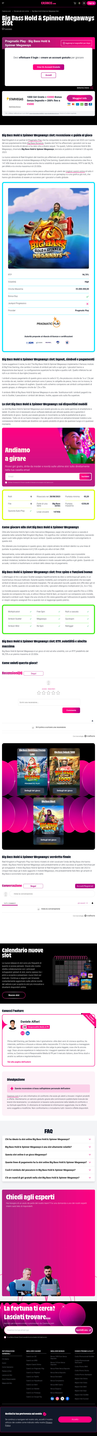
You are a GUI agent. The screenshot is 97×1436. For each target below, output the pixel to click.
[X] (62, 1398)
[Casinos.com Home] (48, 3)
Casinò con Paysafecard (34, 1381)
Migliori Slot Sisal (80, 1391)
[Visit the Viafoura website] (89, 736)
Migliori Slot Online (81, 1379)
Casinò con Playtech (33, 1373)
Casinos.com (6, 11)
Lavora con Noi (7, 1375)
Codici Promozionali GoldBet (84, 1356)
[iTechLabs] (58, 343)
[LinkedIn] (52, 1398)
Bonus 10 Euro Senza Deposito (58, 1363)
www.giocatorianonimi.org (51, 113)
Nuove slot (13, 995)
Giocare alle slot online (21, 11)
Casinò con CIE (31, 1356)
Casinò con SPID (31, 1360)
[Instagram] (57, 1398)
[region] (48, 704)
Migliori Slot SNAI (81, 1387)
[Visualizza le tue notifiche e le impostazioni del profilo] (92, 720)
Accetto (75, 1419)
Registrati (51, 689)
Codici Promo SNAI (81, 1366)
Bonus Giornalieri (56, 1377)
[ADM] (30, 343)
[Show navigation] (3, 3)
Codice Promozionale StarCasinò (82, 1361)
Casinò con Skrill (32, 1385)
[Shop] (75, 3)
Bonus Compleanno (57, 1381)
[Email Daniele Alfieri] (23, 1033)
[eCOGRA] (39, 343)
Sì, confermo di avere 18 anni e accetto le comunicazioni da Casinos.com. (27, 1337)
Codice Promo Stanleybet (83, 1375)
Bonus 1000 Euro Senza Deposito (59, 1357)
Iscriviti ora (82, 1330)
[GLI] (67, 343)
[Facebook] (67, 1398)
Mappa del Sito (7, 1383)
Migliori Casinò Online (33, 1364)
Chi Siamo (5, 1359)
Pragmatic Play (35, 140)
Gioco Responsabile (8, 1379)
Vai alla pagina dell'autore (19, 1062)
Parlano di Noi (6, 1371)
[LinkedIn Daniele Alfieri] (28, 1033)
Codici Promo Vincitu (82, 1371)
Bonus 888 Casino (57, 1385)
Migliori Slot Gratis (81, 1383)
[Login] (84, 3)
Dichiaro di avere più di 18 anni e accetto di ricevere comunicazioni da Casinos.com (30, 482)
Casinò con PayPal (32, 1377)
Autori (4, 1363)
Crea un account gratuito (48, 67)
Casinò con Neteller (32, 1389)
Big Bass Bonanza (35, 143)
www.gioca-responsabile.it (36, 113)
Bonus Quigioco (56, 1389)
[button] (39, 693)
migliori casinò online (75, 171)
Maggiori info (80, 98)
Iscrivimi (85, 476)
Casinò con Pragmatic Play (35, 1369)
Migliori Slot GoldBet (82, 1395)
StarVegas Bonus (15, 107)
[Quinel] (48, 343)
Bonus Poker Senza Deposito (60, 1369)
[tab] (10, 903)
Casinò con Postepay (33, 1393)
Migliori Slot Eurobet (82, 1399)
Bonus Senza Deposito (58, 1373)
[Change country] (79, 3)
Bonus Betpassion (57, 1393)
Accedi (48, 75)
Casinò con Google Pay (34, 1397)
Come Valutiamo (7, 1367)
